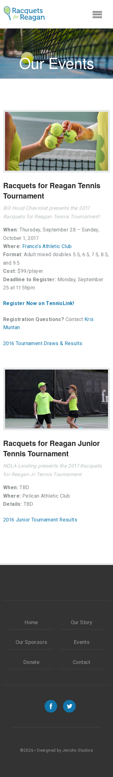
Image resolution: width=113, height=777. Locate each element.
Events (81, 642)
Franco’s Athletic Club (47, 246)
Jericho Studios (77, 750)
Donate (31, 662)
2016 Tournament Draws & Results (42, 343)
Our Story (82, 622)
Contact (81, 662)
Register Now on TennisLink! (38, 303)
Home (31, 622)
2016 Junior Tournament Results (40, 520)
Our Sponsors (31, 642)
